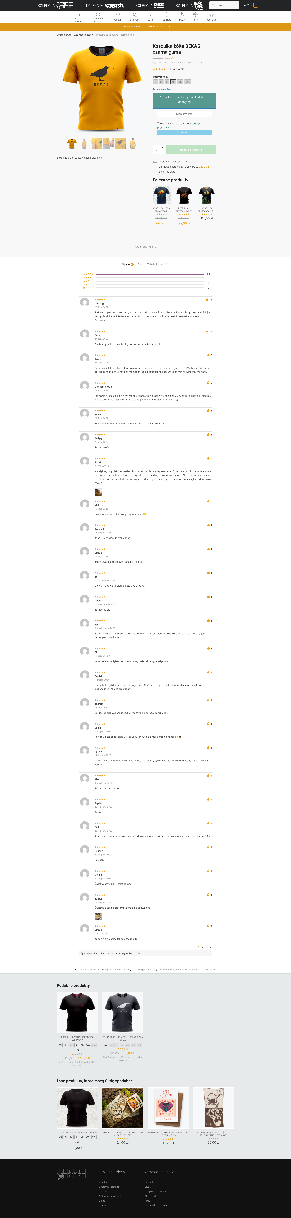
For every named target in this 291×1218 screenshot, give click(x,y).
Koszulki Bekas (183, 969)
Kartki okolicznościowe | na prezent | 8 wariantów (168, 1134)
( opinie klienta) (176, 69)
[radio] (155, 82)
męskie (212, 969)
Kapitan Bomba (167, 969)
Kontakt (103, 1205)
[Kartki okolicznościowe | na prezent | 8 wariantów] (168, 1108)
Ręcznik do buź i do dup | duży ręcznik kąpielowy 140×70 (213, 1134)
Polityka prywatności (111, 1196)
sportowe (211, 19)
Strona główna (64, 34)
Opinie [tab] (126, 264)
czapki (151, 19)
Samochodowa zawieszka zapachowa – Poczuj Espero (122, 1134)
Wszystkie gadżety (84, 34)
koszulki (118, 19)
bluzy (182, 19)
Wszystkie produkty (156, 1205)
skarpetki (134, 19)
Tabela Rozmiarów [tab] (158, 264)
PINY (147, 1200)
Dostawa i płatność (110, 1186)
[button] (102, 98)
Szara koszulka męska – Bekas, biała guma (123, 1038)
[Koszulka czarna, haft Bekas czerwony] (77, 1012)
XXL (88, 1045)
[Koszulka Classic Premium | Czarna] (77, 1108)
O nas (102, 1200)
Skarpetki (150, 1196)
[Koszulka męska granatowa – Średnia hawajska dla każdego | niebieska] (162, 195)
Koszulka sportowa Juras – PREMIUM (207, 210)
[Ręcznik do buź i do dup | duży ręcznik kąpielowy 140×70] (213, 1108)
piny (196, 19)
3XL (94, 1045)
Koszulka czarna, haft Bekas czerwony (77, 1038)
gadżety (167, 19)
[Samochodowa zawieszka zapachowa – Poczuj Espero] (122, 1108)
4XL (77, 1050)
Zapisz (184, 131)
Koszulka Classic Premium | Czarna (77, 1132)
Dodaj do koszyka (191, 149)
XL (82, 1045)
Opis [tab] (140, 264)
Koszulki (149, 1182)
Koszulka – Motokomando (184, 209)
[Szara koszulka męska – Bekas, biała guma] (122, 1012)
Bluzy (148, 1186)
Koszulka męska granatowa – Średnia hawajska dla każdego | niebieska (162, 210)
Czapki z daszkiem (156, 1191)
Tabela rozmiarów (163, 89)
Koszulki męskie (200, 969)
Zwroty (103, 1191)
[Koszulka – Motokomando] (184, 195)
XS (60, 1045)
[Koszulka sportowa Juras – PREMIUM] (207, 195)
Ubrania (126, 969)
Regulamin (104, 1182)
